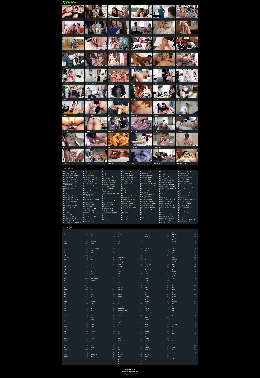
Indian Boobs (120, 285)
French (92, 333)
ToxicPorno (170, 220)
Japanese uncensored (122, 310)
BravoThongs (190, 187)
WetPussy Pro (95, 183)
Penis (146, 285)
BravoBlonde (151, 194)
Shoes (146, 352)
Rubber (146, 324)
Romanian (147, 322)
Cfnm (65, 335)
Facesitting (93, 301)
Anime (65, 246)
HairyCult (111, 204)
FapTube (168, 190)
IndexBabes (189, 177)
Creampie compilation (95, 239)
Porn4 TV (111, 195)
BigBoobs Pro (95, 185)
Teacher (173, 289)
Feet (91, 310)
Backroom (66, 268)
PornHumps (74, 177)
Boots (65, 303)
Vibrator (173, 333)
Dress (92, 282)
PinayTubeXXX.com (144, 216)
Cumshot (92, 246)
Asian (65, 252)
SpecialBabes (152, 207)
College (65, 354)
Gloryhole (120, 232)
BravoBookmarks (143, 197)
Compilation (66, 356)
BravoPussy (170, 176)
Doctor (92, 268)
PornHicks (131, 181)
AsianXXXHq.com (105, 191)
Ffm (91, 315)
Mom (146, 234)
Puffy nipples (147, 308)
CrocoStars (170, 211)
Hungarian (120, 275)
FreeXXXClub (133, 209)
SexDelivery (189, 211)
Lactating (119, 329)
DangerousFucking (182, 190)
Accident (65, 239)
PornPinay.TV (114, 217)
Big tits (65, 291)
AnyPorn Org (152, 185)
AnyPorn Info (132, 203)
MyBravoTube (133, 207)
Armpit (65, 250)
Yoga (173, 358)
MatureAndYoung (163, 173)
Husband (119, 276)
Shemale (147, 347)
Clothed (65, 350)
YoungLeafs (93, 210)
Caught (65, 331)
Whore (173, 347)
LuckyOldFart (171, 174)
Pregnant (147, 301)
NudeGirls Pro (172, 199)
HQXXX (129, 205)
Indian (119, 282)
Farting (92, 306)
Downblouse (93, 280)
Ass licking (66, 255)
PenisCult (150, 171)
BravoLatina (74, 201)
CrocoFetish (94, 171)
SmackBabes (95, 214)
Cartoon (65, 326)
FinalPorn (150, 217)
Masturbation (120, 354)
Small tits (174, 236)
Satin (146, 333)
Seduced (147, 340)
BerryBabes (132, 197)
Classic (65, 345)
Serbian (146, 343)
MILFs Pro (74, 186)
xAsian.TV (93, 187)
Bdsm (65, 278)
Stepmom (174, 257)
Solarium (174, 241)
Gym (119, 246)
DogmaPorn (189, 171)
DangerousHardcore (68, 184)
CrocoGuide (74, 197)
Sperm (173, 250)
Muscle (146, 239)
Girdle (92, 356)
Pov (146, 299)
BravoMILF (151, 205)
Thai (173, 298)
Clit (64, 347)
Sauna (146, 335)
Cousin (92, 236)
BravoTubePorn (134, 195)
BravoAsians (75, 212)
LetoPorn (149, 179)
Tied (173, 303)
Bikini (65, 292)
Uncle (173, 322)
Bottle (65, 305)
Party (146, 283)
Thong (173, 299)
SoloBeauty (151, 192)
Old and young (148, 264)
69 (64, 232)
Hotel (119, 269)
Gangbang (93, 347)
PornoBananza (115, 200)
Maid (119, 349)
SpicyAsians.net (135, 214)
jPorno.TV (131, 201)
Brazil (65, 306)
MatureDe (92, 221)
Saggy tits (147, 331)
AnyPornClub (75, 199)
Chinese (65, 340)
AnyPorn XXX (133, 216)
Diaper (92, 262)
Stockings (174, 261)
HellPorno (169, 193)
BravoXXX (74, 207)
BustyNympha (95, 216)
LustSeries (150, 177)
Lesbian (119, 338)
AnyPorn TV (113, 197)
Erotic (92, 294)
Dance (92, 257)
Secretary (147, 338)
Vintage (173, 335)
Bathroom (65, 273)
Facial (92, 303)
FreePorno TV (76, 173)
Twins (173, 315)
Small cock (174, 234)
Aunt (64, 261)
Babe (65, 266)
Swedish (174, 271)
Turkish (173, 313)
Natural (146, 245)
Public (146, 306)
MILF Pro (130, 173)
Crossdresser (93, 241)
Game (92, 345)
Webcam (174, 342)
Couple (92, 234)
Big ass (65, 285)
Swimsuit (174, 273)
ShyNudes (170, 182)
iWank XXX (74, 211)
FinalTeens (189, 173)
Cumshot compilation (95, 248)
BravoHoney (190, 197)
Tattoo (173, 285)
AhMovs (129, 183)
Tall (173, 283)
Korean (119, 324)
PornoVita (150, 212)
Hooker (119, 268)
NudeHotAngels (192, 219)
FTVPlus (72, 220)
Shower (146, 356)
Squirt (173, 255)
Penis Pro (131, 193)
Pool (146, 294)
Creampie (92, 238)
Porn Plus (112, 210)
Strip (173, 264)
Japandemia (151, 201)
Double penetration (94, 278)
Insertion (119, 292)
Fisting (92, 322)
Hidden (119, 264)
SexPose (73, 193)
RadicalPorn (170, 201)
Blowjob (65, 299)
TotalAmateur (113, 202)
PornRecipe (189, 221)
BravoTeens (113, 186)
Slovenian (174, 232)
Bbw (64, 276)
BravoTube (74, 218)
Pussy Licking (148, 312)
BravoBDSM (94, 179)
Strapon (173, 262)
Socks (173, 239)
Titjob (173, 306)
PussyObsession (182, 214)
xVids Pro (131, 175)
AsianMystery (76, 192)
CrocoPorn (170, 178)
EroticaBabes (94, 177)
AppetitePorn (171, 192)
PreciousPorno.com (70, 2)
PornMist (73, 171)
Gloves (119, 234)
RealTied (111, 174)
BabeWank (189, 203)
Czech (92, 252)
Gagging (92, 343)
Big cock (65, 289)
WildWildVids (190, 216)
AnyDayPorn (75, 181)
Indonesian (120, 291)
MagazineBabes (192, 199)
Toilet (173, 308)
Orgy (146, 271)
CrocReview (94, 208)
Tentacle (174, 296)
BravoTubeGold (154, 203)
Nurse (146, 253)
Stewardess (174, 259)
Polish (146, 292)
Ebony (92, 289)
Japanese (120, 303)
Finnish (92, 319)
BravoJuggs (94, 197)
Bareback (65, 269)
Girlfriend (92, 358)
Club (64, 352)
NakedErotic (94, 204)
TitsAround (93, 219)
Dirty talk (92, 266)
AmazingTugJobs (105, 173)
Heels (119, 261)
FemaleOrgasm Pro (125, 192)
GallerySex (170, 197)
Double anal (93, 276)
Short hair (147, 354)
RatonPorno (113, 178)
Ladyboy (119, 331)
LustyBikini (131, 187)
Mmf (146, 232)
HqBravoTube (171, 218)
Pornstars (147, 296)
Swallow (173, 269)
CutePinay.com (96, 192)
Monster (146, 238)
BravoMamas (75, 209)
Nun (146, 252)
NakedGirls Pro (173, 188)
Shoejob (146, 350)
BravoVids (169, 203)
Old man (146, 266)
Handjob (119, 255)
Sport (173, 252)
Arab (64, 248)
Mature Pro (74, 195)
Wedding (174, 343)
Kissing (119, 320)
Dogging (92, 269)
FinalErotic (150, 175)
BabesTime (189, 179)
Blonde (65, 298)
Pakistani (147, 278)
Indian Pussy (120, 289)
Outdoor (146, 273)
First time (93, 320)
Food (92, 328)
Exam (92, 296)
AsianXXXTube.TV (86, 195)
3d (64, 234)
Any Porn (188, 201)
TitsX (109, 206)
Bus (64, 317)
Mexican (119, 359)
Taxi (173, 287)
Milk (146, 231)
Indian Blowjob (121, 283)
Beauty (65, 282)
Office (146, 261)
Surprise (174, 268)
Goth (119, 236)
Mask (119, 350)
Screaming (147, 336)
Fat (91, 308)
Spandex (174, 245)
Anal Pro (187, 205)
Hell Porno (150, 199)
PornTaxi (92, 190)
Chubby (65, 342)
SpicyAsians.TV (154, 183)
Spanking (174, 248)
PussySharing (114, 212)
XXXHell (149, 187)
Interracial (120, 296)
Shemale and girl (148, 349)
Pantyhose (147, 282)
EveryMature (171, 184)
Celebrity (65, 333)
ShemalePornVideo (125, 221)
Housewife (120, 271)
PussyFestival (172, 186)
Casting (65, 328)
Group (119, 245)
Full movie (93, 335)
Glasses (119, 231)
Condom (65, 358)
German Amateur (94, 352)
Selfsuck (147, 342)
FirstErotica (189, 183)
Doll (91, 271)
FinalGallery (132, 188)
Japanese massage (122, 306)
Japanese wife (121, 312)
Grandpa (119, 238)
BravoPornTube (173, 216)
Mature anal (120, 358)
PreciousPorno (96, 188)
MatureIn (187, 181)
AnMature (131, 171)
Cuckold (92, 243)
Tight (173, 305)
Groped (119, 243)
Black (65, 296)
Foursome (93, 331)
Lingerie (119, 342)
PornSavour (189, 185)
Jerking (119, 315)
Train (173, 312)
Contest (92, 231)
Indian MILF (120, 287)
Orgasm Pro (113, 180)
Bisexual (65, 294)
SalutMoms (151, 173)
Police (146, 291)
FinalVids (92, 217)
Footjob (92, 329)
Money (146, 236)
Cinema (65, 343)
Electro (92, 291)
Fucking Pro (189, 207)
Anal (64, 245)
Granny (119, 239)
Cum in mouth (93, 245)
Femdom (92, 312)
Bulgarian (65, 315)
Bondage (65, 301)
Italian (119, 298)
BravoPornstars (115, 176)
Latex (119, 333)
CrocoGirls (131, 185)
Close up (65, 349)
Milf (118, 363)
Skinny (146, 359)
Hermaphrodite (121, 262)
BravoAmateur (76, 175)
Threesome (174, 301)
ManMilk (130, 217)
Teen (173, 292)
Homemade (120, 266)
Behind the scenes (67, 283)
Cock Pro (188, 209)
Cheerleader (66, 338)
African (65, 241)
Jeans (119, 313)
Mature (119, 356)
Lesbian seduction (121, 340)
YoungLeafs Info (77, 222)
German (92, 350)
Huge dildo (120, 273)
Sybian (173, 278)
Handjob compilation (122, 257)
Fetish (92, 313)
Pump (146, 310)
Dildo (92, 264)
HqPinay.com (133, 177)
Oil (145, 262)
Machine (119, 347)
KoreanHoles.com (124, 212)
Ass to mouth (66, 257)
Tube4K (71, 214)
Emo (92, 292)
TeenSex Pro (171, 205)
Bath (64, 271)
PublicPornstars (96, 202)
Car (64, 324)
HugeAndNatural (116, 193)
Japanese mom (121, 308)
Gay (91, 349)
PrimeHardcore (172, 207)
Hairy (119, 253)
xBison (186, 175)
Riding (146, 320)
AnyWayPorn (75, 179)
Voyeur (173, 336)
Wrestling (174, 352)
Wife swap (174, 350)
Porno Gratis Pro (116, 214)
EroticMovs (170, 212)
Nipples (146, 246)
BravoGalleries (76, 190)
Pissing (146, 289)
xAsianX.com (171, 180)
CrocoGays (74, 205)
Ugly (173, 320)
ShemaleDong (95, 212)
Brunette (65, 312)
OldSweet (92, 175)
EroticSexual (113, 182)
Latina (119, 335)
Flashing (92, 324)
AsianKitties (170, 209)
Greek (119, 241)
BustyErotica (113, 184)
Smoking (174, 238)
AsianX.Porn (170, 195)
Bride (65, 308)
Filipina (92, 317)
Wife (173, 349)
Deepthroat (93, 261)
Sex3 (89, 173)
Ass (64, 253)
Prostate (146, 303)
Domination (93, 273)
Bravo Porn (112, 188)
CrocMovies (132, 199)
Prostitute (147, 305)
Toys (173, 310)
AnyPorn (91, 206)
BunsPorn (73, 188)
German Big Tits (94, 354)
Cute (92, 250)
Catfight (65, 329)
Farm (92, 305)
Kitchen (119, 322)
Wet (173, 345)
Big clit (65, 287)
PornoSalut (170, 214)
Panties (146, 280)
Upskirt (173, 328)
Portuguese (147, 298)
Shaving (146, 345)
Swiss (173, 276)
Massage (119, 352)
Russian (146, 326)
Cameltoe (65, 322)
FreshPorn (189, 195)
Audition (65, 259)
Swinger (173, 275)
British (65, 310)
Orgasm (146, 268)
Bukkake (65, 313)
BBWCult (149, 181)
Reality (146, 317)
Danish (92, 259)
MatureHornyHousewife (106, 221)
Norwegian (147, 248)
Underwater (174, 324)
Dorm (92, 275)
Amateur (65, 243)
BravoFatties (151, 188)
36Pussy (92, 181)
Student (173, 266)
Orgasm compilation (149, 269)
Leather (119, 336)
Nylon (146, 255)
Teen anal (174, 294)
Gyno (119, 248)
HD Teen (119, 259)
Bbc (64, 275)
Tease (173, 291)
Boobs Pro (74, 203)
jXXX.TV (168, 222)
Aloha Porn (112, 216)
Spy (173, 253)
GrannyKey (189, 192)
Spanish (173, 246)
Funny (92, 336)
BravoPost (150, 190)
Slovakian (174, 231)
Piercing (146, 287)
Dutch (92, 283)
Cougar (92, 232)
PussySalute (151, 209)
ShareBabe (151, 219)
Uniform (173, 326)
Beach (65, 280)
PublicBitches (75, 216)
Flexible (92, 326)
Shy (146, 358)
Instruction (120, 294)
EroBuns (111, 198)
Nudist (146, 250)
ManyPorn (131, 179)
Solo (173, 243)
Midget (119, 361)
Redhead (147, 319)
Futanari (92, 338)
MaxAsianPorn (153, 211)
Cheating (65, 336)
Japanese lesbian (121, 305)
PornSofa (111, 208)
